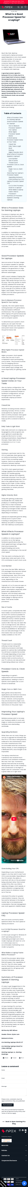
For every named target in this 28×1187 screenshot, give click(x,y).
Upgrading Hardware (15, 177)
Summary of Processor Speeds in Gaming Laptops (14, 198)
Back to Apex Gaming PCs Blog (15, 1123)
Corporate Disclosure (9, 1161)
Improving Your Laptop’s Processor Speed (15, 174)
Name (3, 1070)
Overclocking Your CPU (16, 179)
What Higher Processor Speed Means (14, 134)
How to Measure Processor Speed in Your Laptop (15, 128)
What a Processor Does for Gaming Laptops (15, 118)
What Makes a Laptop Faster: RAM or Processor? (16, 192)
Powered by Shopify (7, 1136)
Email (3, 1078)
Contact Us (6, 1155)
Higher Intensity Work (16, 152)
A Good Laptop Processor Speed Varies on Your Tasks (15, 140)
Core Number (13, 159)
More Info (5, 1145)
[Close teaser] (10, 1185)
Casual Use (12, 144)
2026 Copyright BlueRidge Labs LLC (19, 1181)
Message (4, 1086)
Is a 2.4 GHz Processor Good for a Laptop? (16, 187)
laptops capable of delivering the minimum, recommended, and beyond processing (13, 1010)
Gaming (11, 150)
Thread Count (13, 163)
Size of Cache (13, 160)
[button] (4, 1182)
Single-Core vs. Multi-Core (16, 170)
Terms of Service (7, 1113)
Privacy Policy (18, 1111)
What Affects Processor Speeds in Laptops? (15, 155)
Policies (4, 1150)
